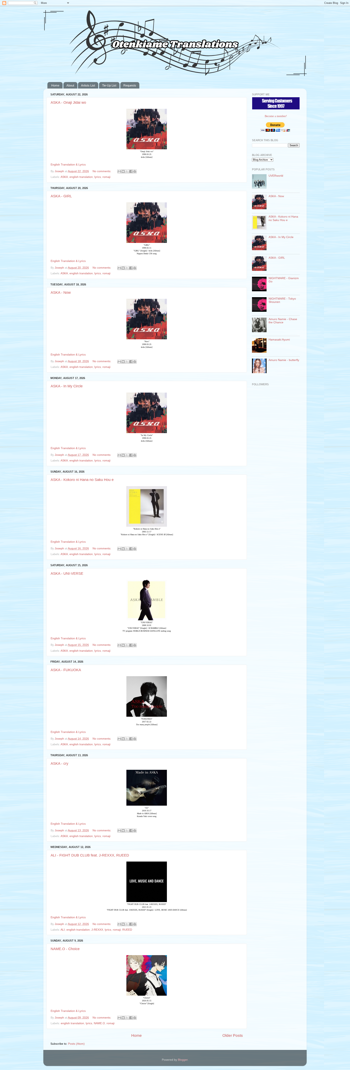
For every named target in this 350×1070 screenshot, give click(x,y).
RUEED (127, 929)
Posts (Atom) (76, 1043)
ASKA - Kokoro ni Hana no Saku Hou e (82, 480)
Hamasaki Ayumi (279, 339)
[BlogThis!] (123, 171)
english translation (81, 176)
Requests (129, 85)
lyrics (97, 176)
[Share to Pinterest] (135, 171)
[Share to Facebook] (131, 171)
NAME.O (99, 1023)
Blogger (183, 1059)
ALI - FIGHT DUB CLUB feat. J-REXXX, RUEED (90, 855)
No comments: (102, 171)
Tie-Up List (109, 85)
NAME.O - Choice (65, 949)
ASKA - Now (61, 292)
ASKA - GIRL (61, 196)
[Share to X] (127, 171)
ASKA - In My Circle (67, 386)
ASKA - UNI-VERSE (67, 573)
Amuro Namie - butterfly (284, 360)
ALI (63, 929)
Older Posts (232, 1035)
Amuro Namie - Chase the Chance (283, 321)
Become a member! (276, 116)
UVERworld (276, 175)
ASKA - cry (59, 763)
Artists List (88, 85)
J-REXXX (97, 929)
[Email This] (119, 171)
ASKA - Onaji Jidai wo (68, 102)
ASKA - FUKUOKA (66, 670)
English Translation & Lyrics (68, 164)
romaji (106, 176)
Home (55, 85)
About (70, 85)
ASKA (64, 176)
